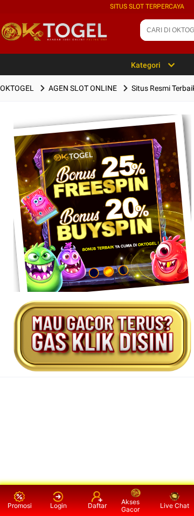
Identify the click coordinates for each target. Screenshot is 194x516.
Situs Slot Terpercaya (147, 6)
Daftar (97, 505)
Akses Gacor (130, 505)
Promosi (20, 505)
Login (58, 505)
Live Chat (174, 505)
